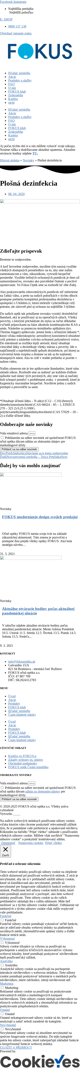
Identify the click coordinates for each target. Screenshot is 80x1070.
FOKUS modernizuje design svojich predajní (40, 517)
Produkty (14, 703)
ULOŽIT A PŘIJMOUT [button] (16, 1047)
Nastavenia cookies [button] (30, 843)
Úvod (12, 696)
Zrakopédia (15, 95)
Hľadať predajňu (19, 73)
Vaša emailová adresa (14, 433)
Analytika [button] (6, 961)
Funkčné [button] (5, 916)
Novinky (28, 160)
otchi (11, 102)
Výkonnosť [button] (7, 938)
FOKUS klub (17, 91)
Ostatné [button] (5, 1010)
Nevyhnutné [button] (8, 1025)
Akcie (12, 76)
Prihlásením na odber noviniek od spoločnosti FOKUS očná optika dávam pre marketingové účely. (38, 791)
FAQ (11, 84)
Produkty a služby (20, 80)
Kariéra (13, 99)
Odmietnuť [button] (8, 843)
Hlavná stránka (9, 160)
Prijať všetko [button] (53, 843)
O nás (12, 88)
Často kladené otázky (22, 714)
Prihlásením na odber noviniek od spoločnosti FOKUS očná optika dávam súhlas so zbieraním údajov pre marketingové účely (38, 441)
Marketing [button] (6, 983)
